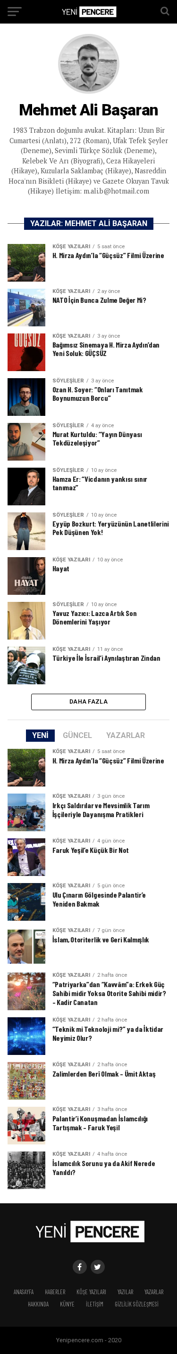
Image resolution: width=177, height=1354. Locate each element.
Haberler (55, 1292)
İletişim (94, 1304)
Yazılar (125, 1292)
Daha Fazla (88, 701)
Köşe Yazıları (91, 1292)
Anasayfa (24, 1292)
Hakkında (38, 1304)
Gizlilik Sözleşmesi (137, 1304)
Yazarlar (153, 1292)
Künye (67, 1304)
